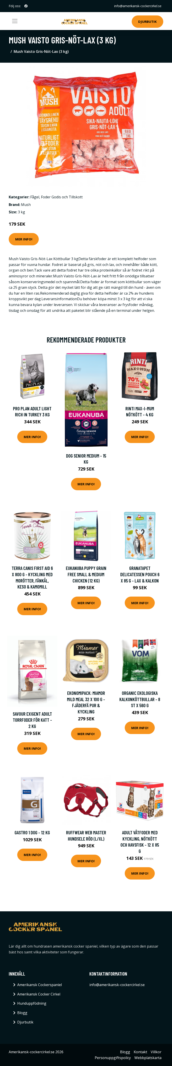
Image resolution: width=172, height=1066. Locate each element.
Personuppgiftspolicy (113, 1057)
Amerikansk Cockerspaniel (39, 984)
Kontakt (140, 1051)
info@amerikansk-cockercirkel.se (137, 6)
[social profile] (26, 6)
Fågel (34, 197)
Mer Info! (23, 239)
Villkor (156, 1051)
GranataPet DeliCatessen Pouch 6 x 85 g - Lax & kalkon (139, 574)
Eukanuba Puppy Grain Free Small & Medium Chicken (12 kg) (86, 574)
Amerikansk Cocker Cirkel (38, 994)
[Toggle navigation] (15, 21)
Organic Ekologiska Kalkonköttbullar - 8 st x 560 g (139, 699)
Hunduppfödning (31, 1003)
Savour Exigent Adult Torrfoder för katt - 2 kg (32, 720)
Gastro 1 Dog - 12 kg (32, 832)
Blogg (22, 1012)
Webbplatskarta (147, 1057)
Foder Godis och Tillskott (62, 197)
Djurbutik (147, 21)
